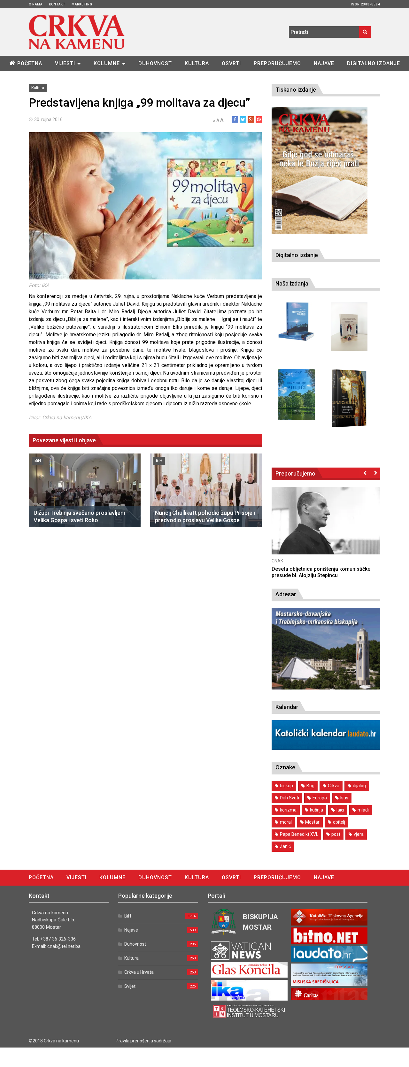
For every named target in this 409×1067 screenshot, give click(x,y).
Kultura (197, 63)
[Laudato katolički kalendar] (326, 748)
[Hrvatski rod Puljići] (296, 394)
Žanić (285, 846)
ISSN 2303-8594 (365, 4)
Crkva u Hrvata (139, 972)
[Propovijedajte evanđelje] (296, 322)
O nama (35, 4)
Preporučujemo (277, 63)
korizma (288, 809)
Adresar (285, 594)
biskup (286, 785)
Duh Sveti (289, 797)
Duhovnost (155, 63)
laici (340, 809)
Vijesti (65, 63)
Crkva (333, 785)
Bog (310, 785)
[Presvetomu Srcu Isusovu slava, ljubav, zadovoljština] (349, 326)
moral (286, 822)
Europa (320, 797)
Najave (324, 63)
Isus (344, 797)
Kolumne (107, 63)
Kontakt (57, 4)
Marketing (82, 4)
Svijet (129, 986)
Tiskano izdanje (295, 89)
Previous (365, 473)
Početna (29, 63)
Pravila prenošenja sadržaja (143, 1040)
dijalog (359, 785)
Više (326, 527)
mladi (363, 809)
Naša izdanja (291, 283)
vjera (359, 834)
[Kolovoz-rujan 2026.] (319, 170)
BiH (38, 460)
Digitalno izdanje (373, 63)
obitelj (339, 822)
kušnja (316, 809)
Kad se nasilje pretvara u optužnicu (312, 569)
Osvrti (231, 63)
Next (375, 473)
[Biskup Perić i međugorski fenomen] (349, 398)
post (335, 834)
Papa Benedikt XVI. (299, 834)
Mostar (312, 822)
